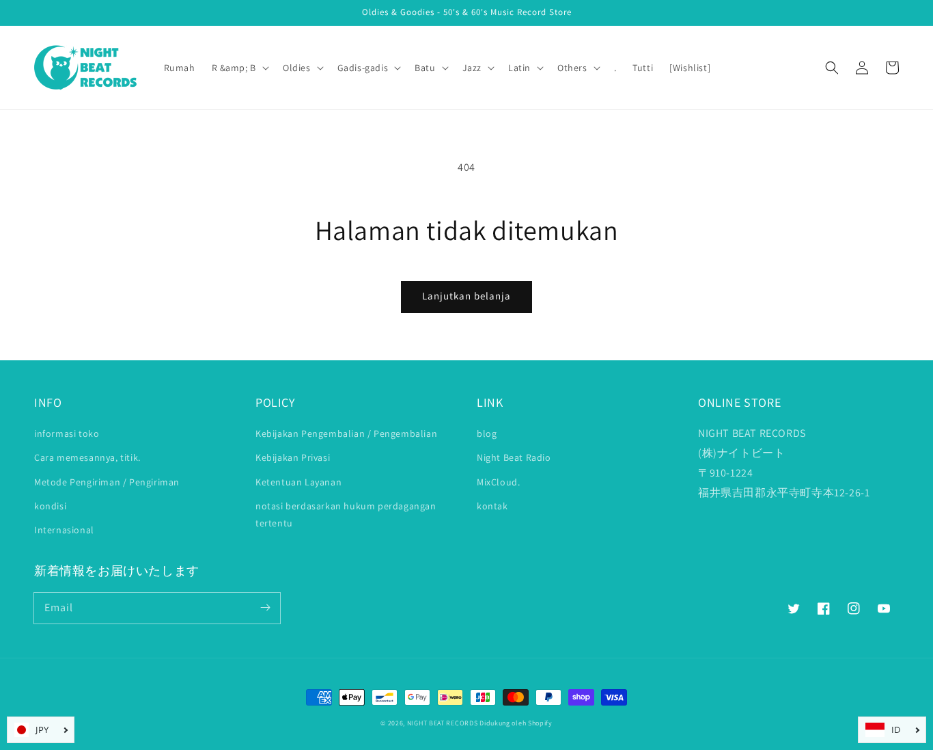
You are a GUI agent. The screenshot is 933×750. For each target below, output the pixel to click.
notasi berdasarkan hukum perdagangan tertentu (345, 514)
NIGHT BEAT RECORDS (442, 723)
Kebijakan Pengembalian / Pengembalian (346, 433)
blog (487, 433)
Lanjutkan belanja (466, 295)
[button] (832, 68)
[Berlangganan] (265, 608)
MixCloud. (498, 482)
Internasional (64, 530)
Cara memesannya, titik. (87, 457)
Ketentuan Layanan (298, 482)
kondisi (50, 506)
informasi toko (66, 433)
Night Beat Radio (514, 457)
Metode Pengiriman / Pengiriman (107, 482)
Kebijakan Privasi (292, 457)
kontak (492, 506)
